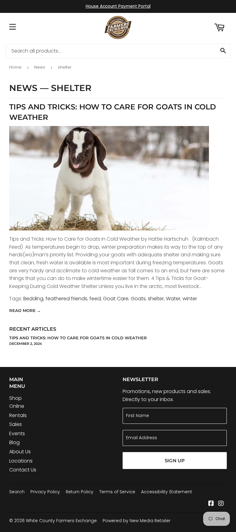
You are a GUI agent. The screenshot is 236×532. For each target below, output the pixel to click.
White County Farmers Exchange (61, 521)
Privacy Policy (45, 492)
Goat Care (115, 298)
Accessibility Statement (166, 492)
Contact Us (22, 469)
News (39, 67)
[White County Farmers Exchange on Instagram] (221, 503)
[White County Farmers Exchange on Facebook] (211, 503)
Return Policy (79, 492)
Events (17, 433)
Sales (15, 424)
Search (17, 492)
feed (95, 298)
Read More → (25, 310)
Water (173, 298)
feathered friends (66, 298)
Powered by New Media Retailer (137, 521)
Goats (138, 298)
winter (190, 298)
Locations (21, 460)
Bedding (33, 298)
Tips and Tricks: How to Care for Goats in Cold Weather (78, 337)
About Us (20, 451)
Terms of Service (117, 492)
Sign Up (175, 460)
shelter (156, 298)
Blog (14, 442)
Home (15, 67)
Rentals (18, 415)
